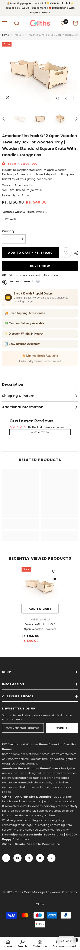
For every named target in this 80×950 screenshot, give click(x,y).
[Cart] (75, 23)
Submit (61, 727)
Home (5, 35)
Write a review (40, 432)
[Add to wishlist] (54, 571)
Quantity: (8, 231)
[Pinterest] (29, 858)
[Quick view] (54, 579)
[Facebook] (6, 858)
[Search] (16, 23)
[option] (40, 72)
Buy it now (40, 266)
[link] (66, 252)
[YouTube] (40, 858)
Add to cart (40, 609)
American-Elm (24, 185)
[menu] (4, 23)
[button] (66, 98)
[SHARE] (74, 253)
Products (19, 35)
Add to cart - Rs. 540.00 (30, 253)
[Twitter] (51, 858)
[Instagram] (17, 858)
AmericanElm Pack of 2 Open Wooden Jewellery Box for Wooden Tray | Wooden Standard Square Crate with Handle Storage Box (40, 627)
